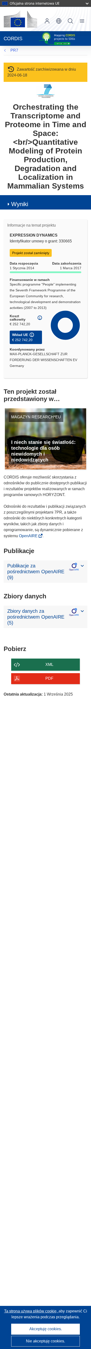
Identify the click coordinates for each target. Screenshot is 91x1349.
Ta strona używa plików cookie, (31, 1311)
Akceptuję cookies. (45, 1329)
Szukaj (70, 21)
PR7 (14, 50)
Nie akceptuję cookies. (45, 1341)
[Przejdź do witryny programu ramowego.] (45, 91)
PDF (49, 678)
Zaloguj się (47, 21)
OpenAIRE (29, 536)
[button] (58, 21)
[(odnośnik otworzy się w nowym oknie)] (20, 19)
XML (49, 664)
